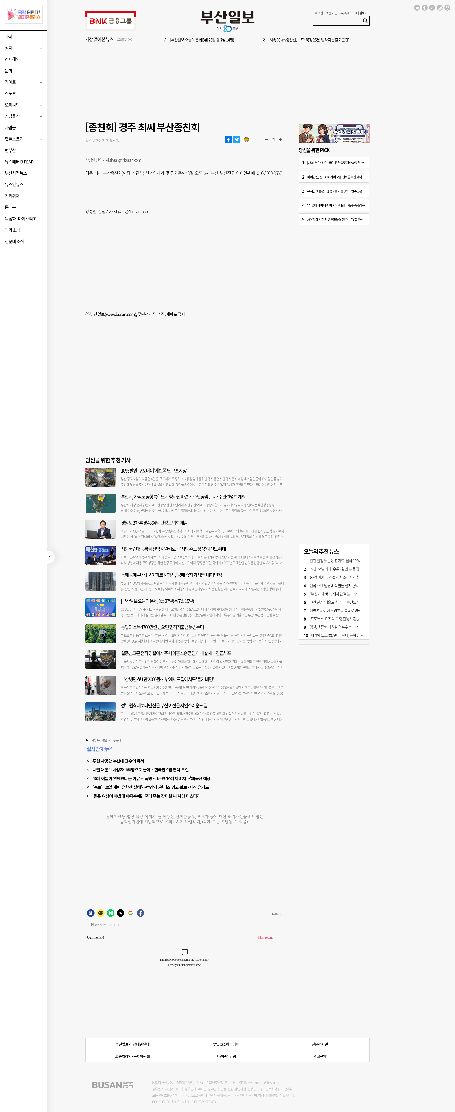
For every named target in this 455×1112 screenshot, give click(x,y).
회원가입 (331, 12)
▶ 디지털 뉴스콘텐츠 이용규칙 (103, 740)
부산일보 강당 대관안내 (132, 1044)
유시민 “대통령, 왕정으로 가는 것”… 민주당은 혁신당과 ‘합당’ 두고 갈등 (349, 191)
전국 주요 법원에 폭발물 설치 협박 (334, 585)
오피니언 (12, 105)
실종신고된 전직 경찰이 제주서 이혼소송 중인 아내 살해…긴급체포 (176, 653)
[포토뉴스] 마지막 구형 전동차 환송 (334, 618)
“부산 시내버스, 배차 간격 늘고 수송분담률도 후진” (345, 594)
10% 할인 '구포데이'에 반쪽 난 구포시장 (153, 470)
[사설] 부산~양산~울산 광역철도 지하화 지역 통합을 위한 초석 (344, 162)
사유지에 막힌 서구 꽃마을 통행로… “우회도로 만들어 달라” (343, 219)
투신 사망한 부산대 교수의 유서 (118, 761)
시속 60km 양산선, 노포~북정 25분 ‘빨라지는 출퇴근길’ (309, 39)
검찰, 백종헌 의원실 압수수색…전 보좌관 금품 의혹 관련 (349, 627)
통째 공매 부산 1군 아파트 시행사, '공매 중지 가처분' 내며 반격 (171, 574)
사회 (8, 36)
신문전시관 (320, 1044)
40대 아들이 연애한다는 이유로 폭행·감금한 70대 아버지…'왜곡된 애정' (152, 778)
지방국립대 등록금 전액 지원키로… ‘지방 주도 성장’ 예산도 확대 (173, 548)
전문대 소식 (14, 241)
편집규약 (319, 1056)
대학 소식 (12, 230)
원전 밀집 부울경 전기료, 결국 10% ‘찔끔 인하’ (342, 560)
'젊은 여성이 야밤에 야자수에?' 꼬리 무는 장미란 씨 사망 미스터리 (146, 796)
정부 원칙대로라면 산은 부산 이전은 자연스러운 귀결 (164, 705)
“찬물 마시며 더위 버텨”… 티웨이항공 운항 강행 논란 (338, 205)
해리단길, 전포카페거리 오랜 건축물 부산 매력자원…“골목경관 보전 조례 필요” (354, 176)
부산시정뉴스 (16, 173)
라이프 (10, 82)
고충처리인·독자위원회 (132, 1056)
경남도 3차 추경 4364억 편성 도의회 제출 (154, 522)
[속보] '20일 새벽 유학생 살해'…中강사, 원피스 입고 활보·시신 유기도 (150, 787)
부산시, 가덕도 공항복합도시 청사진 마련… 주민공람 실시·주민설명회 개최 (183, 496)
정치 (8, 48)
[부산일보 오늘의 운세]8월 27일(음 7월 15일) (157, 601)
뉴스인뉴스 (14, 184)
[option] (255, 39)
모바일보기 (360, 12)
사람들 (10, 127)
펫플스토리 (14, 139)
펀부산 (10, 150)
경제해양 (12, 59)
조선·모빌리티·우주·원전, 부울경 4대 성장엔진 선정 (347, 569)
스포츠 (10, 93)
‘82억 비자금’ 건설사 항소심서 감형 (334, 577)
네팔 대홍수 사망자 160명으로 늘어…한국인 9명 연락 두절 (140, 769)
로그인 (318, 12)
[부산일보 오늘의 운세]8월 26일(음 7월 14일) (202, 39)
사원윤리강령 (226, 1056)
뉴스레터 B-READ (19, 161)
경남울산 (12, 116)
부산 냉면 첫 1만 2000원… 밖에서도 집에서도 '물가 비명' (167, 679)
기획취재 (12, 196)
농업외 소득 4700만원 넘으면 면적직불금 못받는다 (162, 627)
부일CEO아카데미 (226, 1044)
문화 (8, 70)
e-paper (345, 12)
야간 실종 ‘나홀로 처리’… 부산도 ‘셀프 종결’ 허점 (344, 602)
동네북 (10, 207)
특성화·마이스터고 (20, 218)
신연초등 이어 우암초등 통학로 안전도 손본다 (342, 610)
